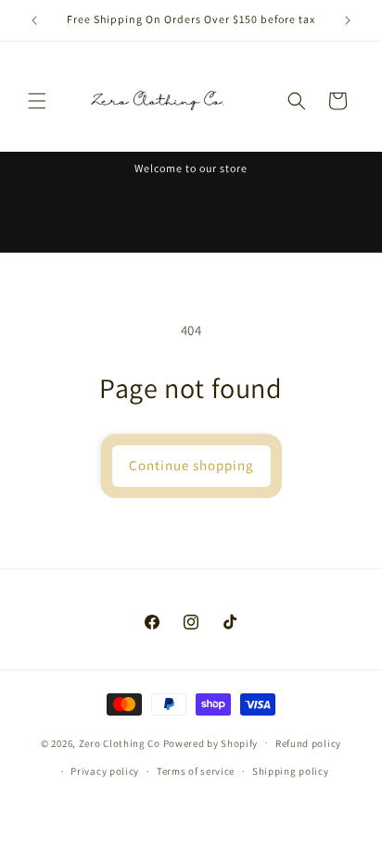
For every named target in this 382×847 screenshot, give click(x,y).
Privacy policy (104, 771)
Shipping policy (290, 771)
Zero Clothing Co (119, 742)
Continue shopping (191, 465)
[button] (37, 101)
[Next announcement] (347, 20)
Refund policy (308, 743)
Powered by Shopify (211, 742)
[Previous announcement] (34, 20)
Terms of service (196, 771)
